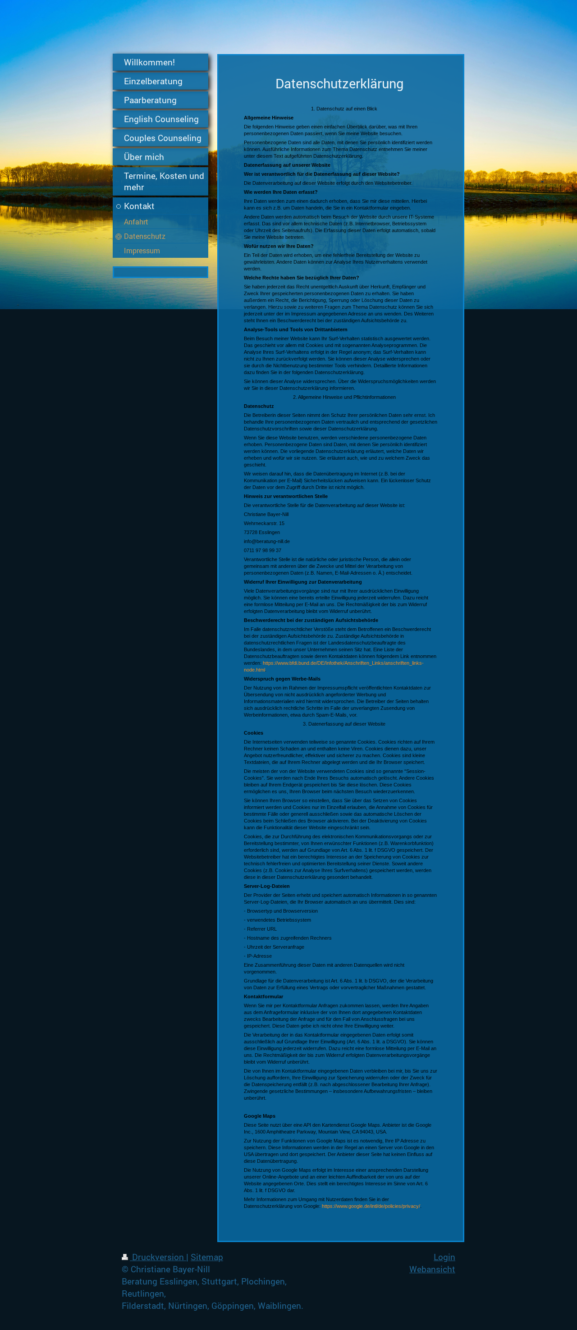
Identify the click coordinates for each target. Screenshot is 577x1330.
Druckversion (158, 1256)
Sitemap (207, 1256)
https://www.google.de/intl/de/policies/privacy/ (371, 1206)
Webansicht (432, 1269)
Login (444, 1256)
